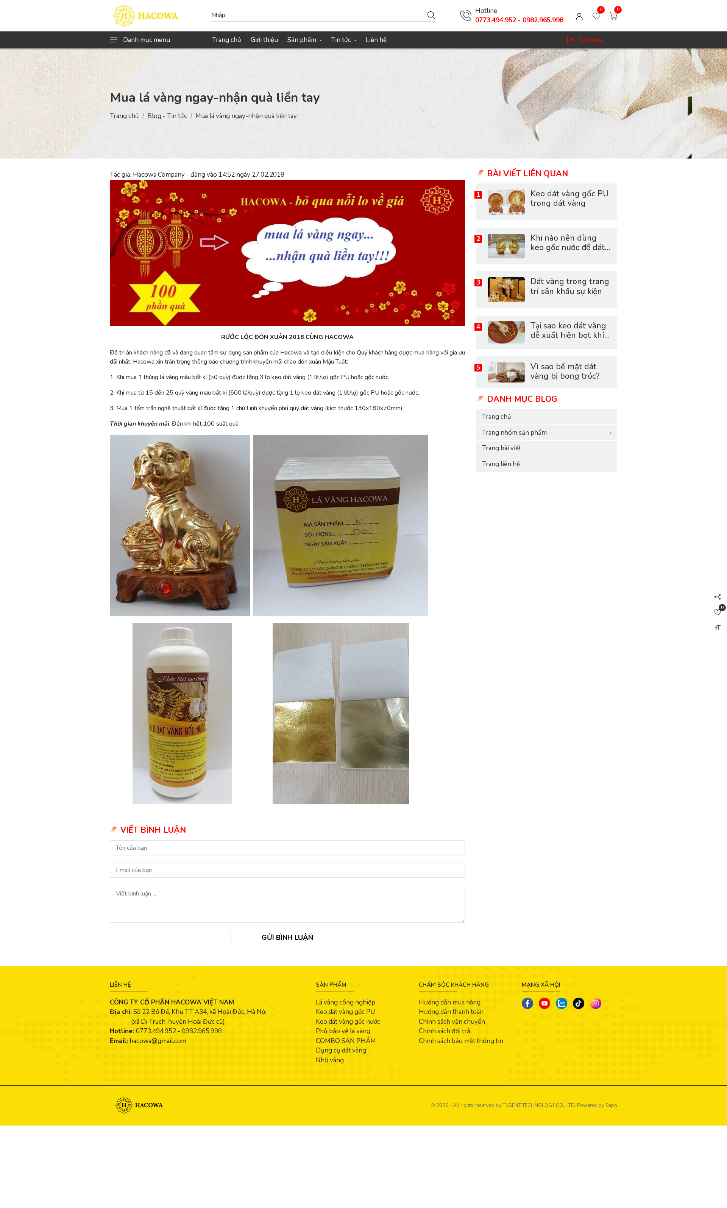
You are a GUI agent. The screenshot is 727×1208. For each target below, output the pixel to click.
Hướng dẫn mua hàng (450, 1002)
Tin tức (343, 40)
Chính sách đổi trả (444, 1031)
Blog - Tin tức (167, 116)
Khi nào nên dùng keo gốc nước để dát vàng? (567, 248)
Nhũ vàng (330, 1060)
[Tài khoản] (579, 16)
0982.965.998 (202, 1031)
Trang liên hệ (501, 464)
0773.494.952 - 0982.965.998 (519, 20)
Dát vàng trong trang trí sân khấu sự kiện (569, 287)
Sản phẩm (304, 40)
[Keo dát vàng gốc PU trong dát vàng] (506, 202)
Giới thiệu (264, 40)
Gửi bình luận (287, 937)
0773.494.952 (156, 1031)
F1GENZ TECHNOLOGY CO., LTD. (539, 1105)
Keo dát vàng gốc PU (345, 1011)
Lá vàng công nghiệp (345, 1002)
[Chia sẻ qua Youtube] (544, 1003)
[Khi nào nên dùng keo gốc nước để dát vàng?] (506, 246)
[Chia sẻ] (717, 597)
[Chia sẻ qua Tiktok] (578, 1003)
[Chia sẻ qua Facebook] (527, 1003)
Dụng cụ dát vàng (341, 1050)
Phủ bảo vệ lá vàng (343, 1031)
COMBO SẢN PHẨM (346, 1041)
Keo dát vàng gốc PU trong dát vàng (569, 199)
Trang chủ (226, 40)
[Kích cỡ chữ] (717, 627)
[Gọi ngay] (465, 15)
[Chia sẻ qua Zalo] (561, 1003)
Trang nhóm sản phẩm (547, 433)
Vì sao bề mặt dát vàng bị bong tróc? (564, 372)
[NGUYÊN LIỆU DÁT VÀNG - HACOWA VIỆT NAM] (157, 16)
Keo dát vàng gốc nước (348, 1021)
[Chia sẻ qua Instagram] (595, 1003)
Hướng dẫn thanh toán (451, 1011)
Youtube (590, 40)
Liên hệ (376, 40)
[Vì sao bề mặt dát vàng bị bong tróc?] (506, 372)
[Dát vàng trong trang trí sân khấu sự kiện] (506, 289)
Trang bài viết (501, 448)
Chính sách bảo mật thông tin (461, 1041)
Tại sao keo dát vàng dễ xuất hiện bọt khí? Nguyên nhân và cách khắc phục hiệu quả (570, 340)
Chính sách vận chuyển (452, 1021)
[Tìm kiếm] (431, 15)
